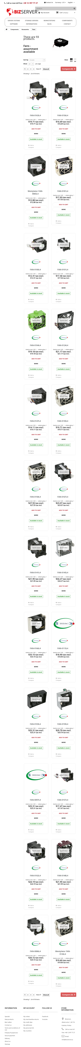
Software (14, 24)
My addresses (27, 1025)
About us (7, 1041)
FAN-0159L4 (62, 724)
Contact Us (49, 2)
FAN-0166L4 (35, 648)
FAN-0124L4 (62, 345)
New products (9, 1019)
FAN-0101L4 (62, 269)
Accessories (25, 29)
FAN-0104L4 (35, 345)
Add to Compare (58, 222)
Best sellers (8, 1022)
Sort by (25, 60)
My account (29, 1008)
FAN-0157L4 (62, 800)
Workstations (49, 21)
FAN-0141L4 (35, 572)
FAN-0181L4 (62, 191)
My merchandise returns (31, 1019)
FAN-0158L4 (35, 497)
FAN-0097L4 (35, 800)
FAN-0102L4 (35, 875)
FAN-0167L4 (62, 497)
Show (25, 64)
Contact (67, 24)
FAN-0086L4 (35, 951)
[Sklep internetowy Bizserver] (22, 17)
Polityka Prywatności (11, 1033)
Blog (49, 24)
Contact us (8, 1025)
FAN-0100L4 (35, 269)
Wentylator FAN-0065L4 (35, 192)
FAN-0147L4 (35, 421)
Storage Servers (31, 21)
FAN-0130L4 (62, 421)
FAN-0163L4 (35, 115)
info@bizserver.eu (67, 1040)
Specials (7, 1016)
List (75, 61)
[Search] (74, 8)
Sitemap (7, 1044)
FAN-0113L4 (62, 648)
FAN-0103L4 (35, 724)
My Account (44, 13)
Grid (71, 61)
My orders (26, 1016)
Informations (31, 24)
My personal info (28, 1028)
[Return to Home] (6, 29)
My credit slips (27, 1022)
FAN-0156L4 (62, 115)
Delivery (7, 1038)
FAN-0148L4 (62, 875)
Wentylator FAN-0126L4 (62, 952)
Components (67, 21)
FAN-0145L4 (62, 572)
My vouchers (27, 1031)
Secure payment (10, 1036)
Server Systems (14, 21)
